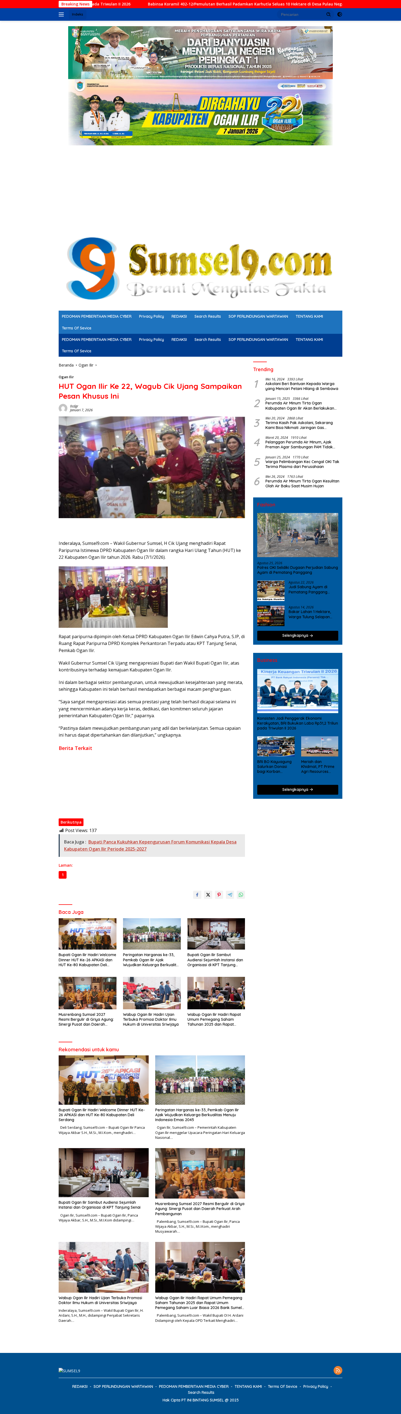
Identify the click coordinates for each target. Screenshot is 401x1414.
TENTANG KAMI (309, 316)
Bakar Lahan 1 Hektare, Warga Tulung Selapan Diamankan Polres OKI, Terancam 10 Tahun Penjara (310, 614)
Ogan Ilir (66, 376)
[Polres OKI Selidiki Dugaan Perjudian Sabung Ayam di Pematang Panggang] (297, 535)
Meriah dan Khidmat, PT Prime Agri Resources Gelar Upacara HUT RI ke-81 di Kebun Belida (318, 766)
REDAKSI (179, 316)
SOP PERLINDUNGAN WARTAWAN (258, 316)
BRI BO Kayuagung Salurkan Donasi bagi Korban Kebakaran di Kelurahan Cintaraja (275, 766)
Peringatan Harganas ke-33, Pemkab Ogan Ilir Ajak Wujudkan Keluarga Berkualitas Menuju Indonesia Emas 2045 (151, 765)
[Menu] (62, 14)
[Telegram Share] (230, 895)
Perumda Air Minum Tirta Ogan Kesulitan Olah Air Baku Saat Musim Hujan (302, 483)
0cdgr (74, 406)
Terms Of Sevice (76, 328)
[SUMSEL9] (200, 268)
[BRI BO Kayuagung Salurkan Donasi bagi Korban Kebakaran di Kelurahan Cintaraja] (275, 746)
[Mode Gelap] (339, 14)
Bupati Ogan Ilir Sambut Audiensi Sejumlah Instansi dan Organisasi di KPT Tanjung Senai (139, 774)
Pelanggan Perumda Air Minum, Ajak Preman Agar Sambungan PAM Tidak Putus (299, 445)
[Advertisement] (200, 186)
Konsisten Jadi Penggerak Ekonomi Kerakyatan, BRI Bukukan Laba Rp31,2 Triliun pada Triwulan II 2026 (297, 723)
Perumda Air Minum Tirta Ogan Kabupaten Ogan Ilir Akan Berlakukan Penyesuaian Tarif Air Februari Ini (299, 406)
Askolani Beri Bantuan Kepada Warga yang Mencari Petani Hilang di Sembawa (301, 386)
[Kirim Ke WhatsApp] (241, 895)
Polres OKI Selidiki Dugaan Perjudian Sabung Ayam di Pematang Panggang (297, 570)
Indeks (77, 14)
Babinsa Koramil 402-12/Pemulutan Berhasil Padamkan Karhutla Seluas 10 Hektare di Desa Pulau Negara (172, 4)
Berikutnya (71, 822)
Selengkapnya (295, 635)
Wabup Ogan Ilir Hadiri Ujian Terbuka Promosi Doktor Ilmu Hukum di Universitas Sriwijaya (140, 795)
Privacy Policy (151, 316)
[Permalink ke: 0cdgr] (63, 407)
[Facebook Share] (197, 895)
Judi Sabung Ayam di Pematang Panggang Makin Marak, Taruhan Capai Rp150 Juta (309, 590)
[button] (328, 14)
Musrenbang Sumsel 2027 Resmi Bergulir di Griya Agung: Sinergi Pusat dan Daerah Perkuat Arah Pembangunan (146, 785)
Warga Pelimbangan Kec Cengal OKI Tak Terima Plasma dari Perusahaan (302, 464)
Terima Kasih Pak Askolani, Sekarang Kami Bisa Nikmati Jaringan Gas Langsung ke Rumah (299, 425)
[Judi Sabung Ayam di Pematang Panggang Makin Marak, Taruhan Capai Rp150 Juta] (271, 591)
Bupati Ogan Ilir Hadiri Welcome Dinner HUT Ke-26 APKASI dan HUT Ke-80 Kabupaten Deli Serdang (148, 754)
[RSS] (338, 1371)
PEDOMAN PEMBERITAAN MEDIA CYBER (96, 316)
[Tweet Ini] (208, 895)
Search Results (207, 316)
